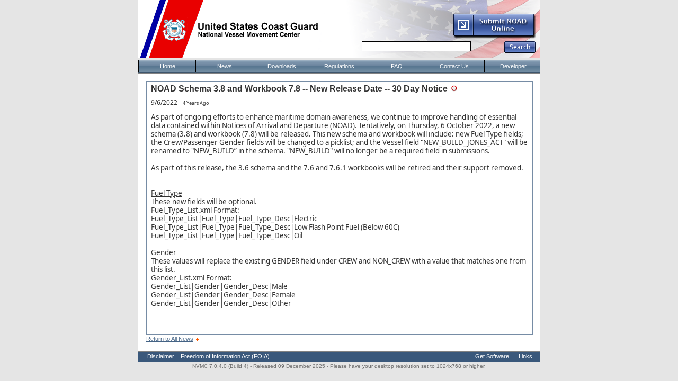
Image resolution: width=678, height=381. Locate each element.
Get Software (492, 356)
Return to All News (169, 338)
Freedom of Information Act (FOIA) (225, 356)
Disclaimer (160, 356)
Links (525, 356)
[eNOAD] (494, 36)
